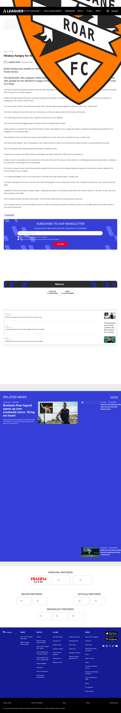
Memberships (70, 11)
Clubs (89, 11)
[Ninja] (60, 580)
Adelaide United (57, 637)
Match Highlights (42, 663)
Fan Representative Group (91, 667)
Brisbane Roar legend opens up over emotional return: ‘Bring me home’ (23, 317)
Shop (64, 703)
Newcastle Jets (73, 641)
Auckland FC (56, 641)
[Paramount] (60, 616)
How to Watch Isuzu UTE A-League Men (42, 658)
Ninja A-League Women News (25, 643)
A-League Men (9, 215)
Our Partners (89, 687)
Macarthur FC (57, 658)
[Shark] (82, 580)
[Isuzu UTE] (38, 580)
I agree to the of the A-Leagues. (34, 237)
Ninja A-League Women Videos (41, 641)
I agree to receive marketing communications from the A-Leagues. (40, 239)
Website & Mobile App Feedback (91, 672)
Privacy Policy (32, 237)
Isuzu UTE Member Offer (91, 678)
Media (87, 683)
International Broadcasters (41, 676)
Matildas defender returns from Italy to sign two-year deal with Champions (24, 341)
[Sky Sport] (76, 616)
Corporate (88, 641)
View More (114, 397)
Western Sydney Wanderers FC (74, 657)
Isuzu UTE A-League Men (30, 11)
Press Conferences (42, 671)
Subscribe (60, 244)
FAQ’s (87, 654)
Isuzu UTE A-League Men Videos (43, 647)
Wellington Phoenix (74, 652)
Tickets (39, 637)
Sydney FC (72, 649)
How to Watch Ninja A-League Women (42, 653)
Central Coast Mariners (57, 653)
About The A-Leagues (91, 637)
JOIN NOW (114, 11)
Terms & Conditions (37, 703)
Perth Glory (72, 645)
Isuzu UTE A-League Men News (26, 637)
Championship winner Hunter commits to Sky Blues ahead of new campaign (24, 329)
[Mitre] (81, 601)
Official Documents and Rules (91, 649)
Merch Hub (88, 645)
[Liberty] (23, 601)
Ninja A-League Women (52, 11)
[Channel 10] (44, 616)
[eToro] (39, 601)
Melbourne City (57, 662)
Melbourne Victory (74, 637)
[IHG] (97, 601)
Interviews (40, 667)
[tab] (52, 292)
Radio (87, 662)
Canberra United (58, 649)
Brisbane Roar (57, 645)
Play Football (89, 691)
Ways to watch (89, 658)
